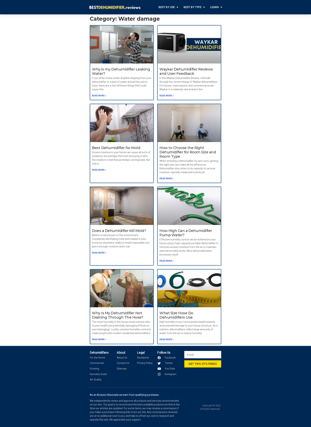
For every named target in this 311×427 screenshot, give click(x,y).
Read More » (99, 95)
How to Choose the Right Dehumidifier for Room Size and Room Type (187, 152)
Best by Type (192, 7)
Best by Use (167, 7)
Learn (214, 7)
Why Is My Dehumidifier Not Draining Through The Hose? (117, 315)
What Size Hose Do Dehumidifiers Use (176, 315)
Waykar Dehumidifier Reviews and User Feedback (186, 71)
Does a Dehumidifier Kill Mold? (119, 231)
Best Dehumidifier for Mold (116, 148)
